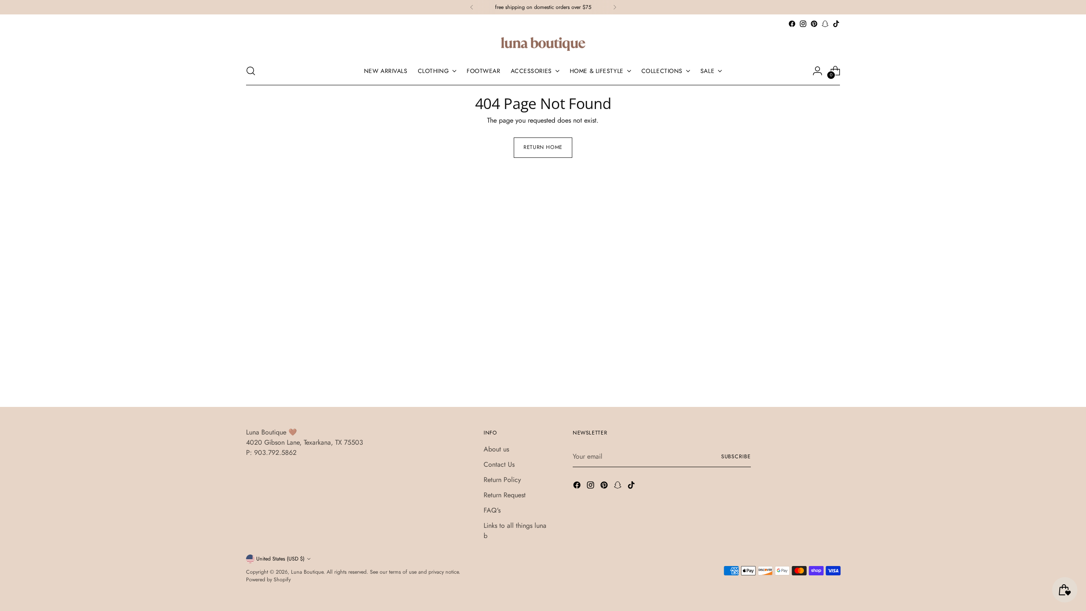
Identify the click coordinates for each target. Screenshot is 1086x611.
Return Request (505, 495)
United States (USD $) (280, 559)
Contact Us (499, 464)
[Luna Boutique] (543, 43)
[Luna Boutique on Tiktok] (836, 24)
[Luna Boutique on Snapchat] (825, 24)
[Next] (614, 7)
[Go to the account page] (817, 70)
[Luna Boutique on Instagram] (803, 24)
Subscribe (736, 456)
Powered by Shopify (268, 579)
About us (496, 449)
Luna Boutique (307, 572)
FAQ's (492, 510)
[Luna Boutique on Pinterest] (814, 24)
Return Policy (502, 480)
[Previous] (471, 7)
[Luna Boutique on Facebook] (792, 24)
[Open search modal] (250, 70)
